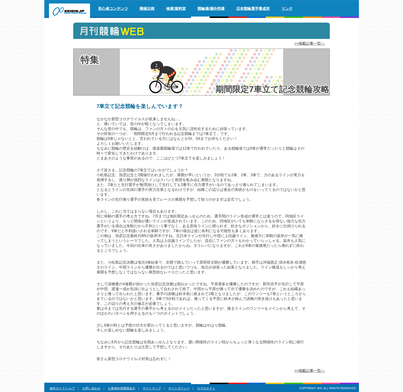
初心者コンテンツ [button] (113, 8)
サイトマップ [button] (152, 388)
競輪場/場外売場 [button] (211, 8)
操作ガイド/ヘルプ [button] (62, 388)
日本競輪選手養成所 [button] (253, 8)
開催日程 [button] (147, 8)
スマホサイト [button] (206, 388)
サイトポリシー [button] (179, 388)
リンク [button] (287, 8)
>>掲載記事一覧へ (309, 43)
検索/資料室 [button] (176, 8)
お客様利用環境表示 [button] (121, 388)
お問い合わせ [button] (91, 388)
